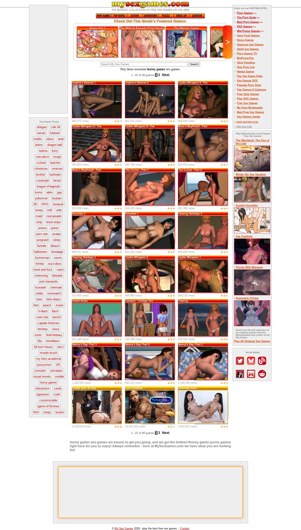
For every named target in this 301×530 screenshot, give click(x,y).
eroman (57, 168)
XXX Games (244, 26)
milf (49, 210)
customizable (48, 400)
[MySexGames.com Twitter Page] (241, 363)
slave (49, 139)
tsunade (40, 287)
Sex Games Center (248, 116)
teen (39, 299)
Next (165, 75)
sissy (55, 329)
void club (42, 317)
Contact (184, 528)
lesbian (57, 198)
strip (39, 222)
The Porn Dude (246, 17)
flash (55, 311)
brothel (40, 174)
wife (59, 210)
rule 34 (55, 127)
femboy (43, 329)
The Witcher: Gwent (186, 28)
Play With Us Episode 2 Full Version (142, 28)
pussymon (44, 364)
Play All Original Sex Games (252, 341)
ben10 (57, 317)
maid (39, 216)
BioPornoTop (245, 58)
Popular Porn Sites (249, 85)
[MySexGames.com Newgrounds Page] (241, 377)
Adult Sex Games (248, 49)
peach (47, 305)
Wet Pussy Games (248, 31)
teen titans (53, 299)
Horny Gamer (245, 40)
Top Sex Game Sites (250, 76)
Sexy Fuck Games (248, 35)
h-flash (43, 311)
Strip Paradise (246, 62)
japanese (43, 394)
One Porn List (246, 67)
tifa (40, 341)
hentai (40, 263)
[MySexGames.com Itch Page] (252, 377)
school (41, 162)
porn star (42, 234)
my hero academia (48, 358)
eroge (57, 156)
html (36, 412)
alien (49, 192)
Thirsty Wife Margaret (249, 267)
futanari (55, 133)
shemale (56, 287)
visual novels (42, 376)
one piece (42, 156)
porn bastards (48, 281)
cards (57, 388)
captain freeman (48, 323)
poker (55, 228)
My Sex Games (124, 528)
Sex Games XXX (247, 80)
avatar (56, 234)
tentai (39, 210)
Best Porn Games (248, 22)
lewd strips (53, 222)
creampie (42, 180)
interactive (42, 388)
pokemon (41, 198)
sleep (56, 240)
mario (59, 305)
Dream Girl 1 (97, 28)
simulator (56, 370)
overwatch (54, 293)
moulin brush (48, 352)
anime (42, 228)
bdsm (39, 144)
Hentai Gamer (245, 71)
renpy (47, 412)
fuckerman (42, 257)
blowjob (57, 275)
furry (55, 150)
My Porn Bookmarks (250, 107)
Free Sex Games (247, 103)
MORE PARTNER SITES (247, 122)
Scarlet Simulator (247, 205)
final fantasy (54, 335)
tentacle (58, 204)
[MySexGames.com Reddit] (263, 377)
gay (59, 192)
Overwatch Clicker (247, 298)
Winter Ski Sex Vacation (251, 174)
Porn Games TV (247, 53)
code (56, 394)
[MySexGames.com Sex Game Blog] (263, 363)
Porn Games (245, 13)
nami (60, 269)
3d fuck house (43, 346)
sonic (38, 335)
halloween (40, 251)
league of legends (48, 186)
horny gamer (48, 382)
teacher (55, 162)
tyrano (59, 412)
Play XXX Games (247, 98)
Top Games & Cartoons (251, 89)
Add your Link (244, 126)
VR (58, 364)
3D (35, 204)
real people (54, 216)
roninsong (41, 275)
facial (56, 180)
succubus (54, 263)
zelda (39, 293)
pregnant (43, 240)
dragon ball (54, 144)
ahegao (42, 127)
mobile (59, 376)
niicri (60, 346)
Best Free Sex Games (250, 112)
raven (58, 257)
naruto (41, 133)
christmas (41, 168)
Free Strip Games (248, 94)
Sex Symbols (244, 236)
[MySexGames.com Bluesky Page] (252, 363)
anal (60, 139)
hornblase (52, 341)
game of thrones (48, 406)
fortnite (41, 245)
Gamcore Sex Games (250, 44)
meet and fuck (42, 269)
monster (40, 370)
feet (36, 305)
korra (38, 192)
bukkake (55, 174)
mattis (38, 139)
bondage (57, 251)
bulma (43, 150)
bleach (55, 245)
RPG (45, 204)
